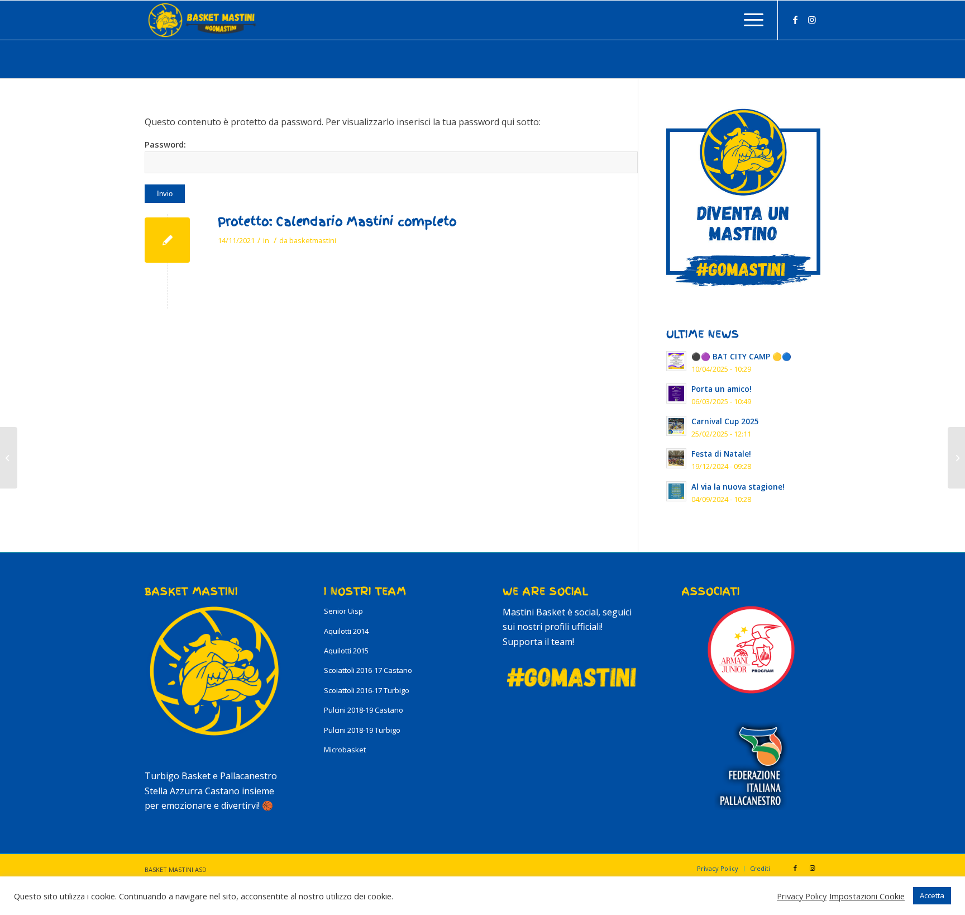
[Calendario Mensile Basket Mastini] (8, 458)
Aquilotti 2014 (346, 631)
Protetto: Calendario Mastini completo (337, 221)
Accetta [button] (932, 895)
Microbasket (345, 750)
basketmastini (312, 240)
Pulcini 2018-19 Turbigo (362, 730)
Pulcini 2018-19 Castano (363, 710)
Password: (165, 144)
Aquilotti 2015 (346, 651)
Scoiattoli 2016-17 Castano (368, 670)
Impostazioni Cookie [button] (867, 896)
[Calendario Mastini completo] (167, 240)
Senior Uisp (343, 611)
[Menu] (750, 20)
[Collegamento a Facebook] (795, 19)
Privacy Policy (802, 896)
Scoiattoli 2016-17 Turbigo (366, 690)
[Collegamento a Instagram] (812, 19)
